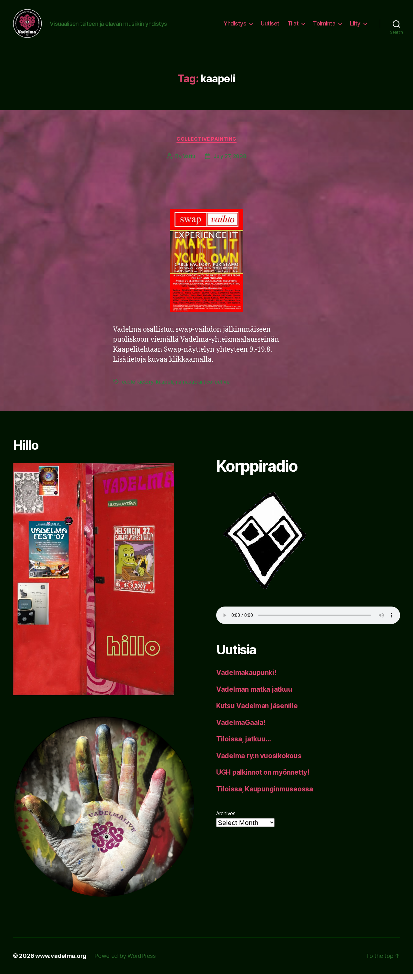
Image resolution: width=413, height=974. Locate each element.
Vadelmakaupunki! (246, 672)
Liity (355, 23)
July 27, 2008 (230, 156)
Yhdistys (235, 23)
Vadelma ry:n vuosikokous (259, 756)
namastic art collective (203, 381)
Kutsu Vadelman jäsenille (257, 706)
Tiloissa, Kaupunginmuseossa (264, 789)
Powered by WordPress (125, 955)
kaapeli (164, 381)
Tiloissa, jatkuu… (243, 739)
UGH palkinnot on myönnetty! (262, 772)
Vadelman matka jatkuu (254, 689)
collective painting (206, 139)
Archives (226, 813)
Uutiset (270, 23)
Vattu (189, 156)
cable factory (137, 381)
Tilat (293, 23)
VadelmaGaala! (241, 722)
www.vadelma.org (60, 955)
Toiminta (324, 23)
